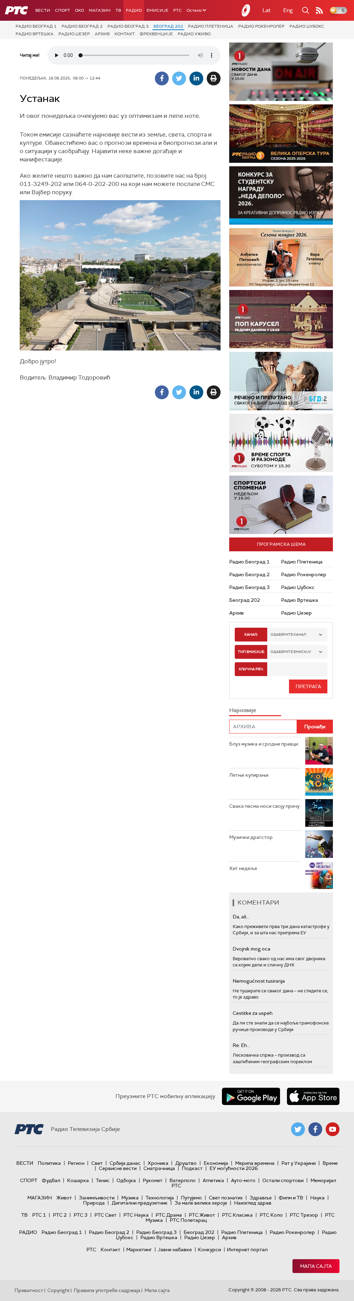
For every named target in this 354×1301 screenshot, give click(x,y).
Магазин (100, 10)
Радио (134, 10)
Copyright (58, 1290)
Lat (266, 10)
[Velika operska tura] (281, 133)
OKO (79, 10)
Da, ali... (241, 917)
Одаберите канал (288, 634)
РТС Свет (105, 1215)
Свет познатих (226, 1198)
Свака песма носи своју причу (264, 806)
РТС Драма (169, 1215)
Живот (64, 1198)
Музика (130, 1198)
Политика (49, 1163)
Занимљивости (96, 1198)
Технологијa (160, 1198)
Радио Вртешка (35, 34)
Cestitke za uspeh (252, 1013)
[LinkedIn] (196, 78)
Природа (94, 1203)
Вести (42, 10)
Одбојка (126, 1180)
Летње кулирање (249, 775)
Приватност (29, 1290)
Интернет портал (247, 1249)
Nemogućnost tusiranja (259, 981)
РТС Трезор (304, 1215)
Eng (288, 10)
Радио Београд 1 (36, 26)
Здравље (261, 1198)
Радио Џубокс (306, 26)
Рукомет (152, 1180)
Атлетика (213, 1180)
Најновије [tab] (242, 710)
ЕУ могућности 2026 (233, 1168)
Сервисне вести (118, 1168)
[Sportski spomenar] (281, 505)
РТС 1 (39, 1215)
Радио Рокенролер (261, 26)
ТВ (118, 10)
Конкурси (209, 1249)
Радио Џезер (74, 34)
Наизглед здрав (252, 1203)
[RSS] (319, 10)
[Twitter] (179, 78)
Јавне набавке (175, 1249)
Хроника (158, 1163)
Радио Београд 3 (128, 26)
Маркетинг (139, 1249)
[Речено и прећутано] (281, 381)
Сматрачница (159, 1168)
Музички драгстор (251, 837)
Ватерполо (182, 1180)
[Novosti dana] (281, 72)
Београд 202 (168, 26)
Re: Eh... (241, 1045)
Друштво (186, 1163)
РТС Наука (136, 1215)
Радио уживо (194, 34)
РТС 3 (80, 1215)
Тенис (103, 1180)
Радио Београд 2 (82, 26)
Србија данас (125, 1163)
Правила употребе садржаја (107, 1290)
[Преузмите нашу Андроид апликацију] (251, 1096)
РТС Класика (237, 1215)
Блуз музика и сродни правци (263, 744)
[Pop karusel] (281, 319)
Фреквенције (156, 34)
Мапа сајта (316, 1266)
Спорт (62, 10)
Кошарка (78, 1180)
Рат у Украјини (298, 1163)
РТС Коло (271, 1215)
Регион (76, 1163)
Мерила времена (254, 1163)
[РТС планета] (246, 10)
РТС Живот (202, 1215)
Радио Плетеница (210, 26)
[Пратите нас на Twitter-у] (298, 1129)
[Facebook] (162, 78)
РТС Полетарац (188, 1220)
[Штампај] (214, 78)
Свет (97, 1163)
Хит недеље (243, 868)
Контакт (124, 34)
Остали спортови (283, 1180)
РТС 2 (60, 1215)
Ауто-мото (243, 1180)
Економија (216, 1163)
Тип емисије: (251, 651)
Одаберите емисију (291, 651)
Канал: (251, 634)
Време (330, 1163)
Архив (102, 34)
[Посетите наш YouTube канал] (332, 1129)
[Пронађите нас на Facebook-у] (315, 1129)
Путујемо (191, 1198)
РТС (177, 10)
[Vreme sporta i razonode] (281, 443)
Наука (317, 1198)
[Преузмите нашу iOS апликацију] (313, 1096)
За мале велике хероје (201, 1203)
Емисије (157, 10)
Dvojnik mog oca (251, 949)
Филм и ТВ (291, 1198)
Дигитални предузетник (140, 1203)
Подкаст (192, 1168)
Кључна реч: (251, 669)
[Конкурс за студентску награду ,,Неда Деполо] (281, 195)
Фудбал (51, 1180)
